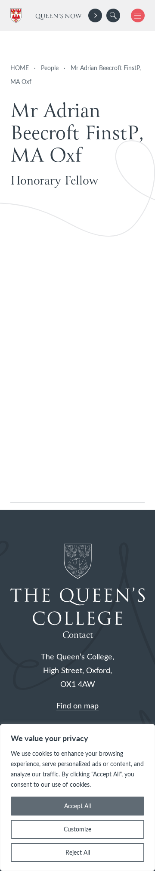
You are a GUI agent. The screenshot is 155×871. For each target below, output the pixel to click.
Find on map (77, 705)
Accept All (77, 806)
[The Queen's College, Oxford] (17, 16)
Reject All (77, 852)
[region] (77, 797)
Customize (77, 829)
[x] (134, 15)
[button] (113, 15)
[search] (113, 15)
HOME (19, 68)
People (50, 68)
